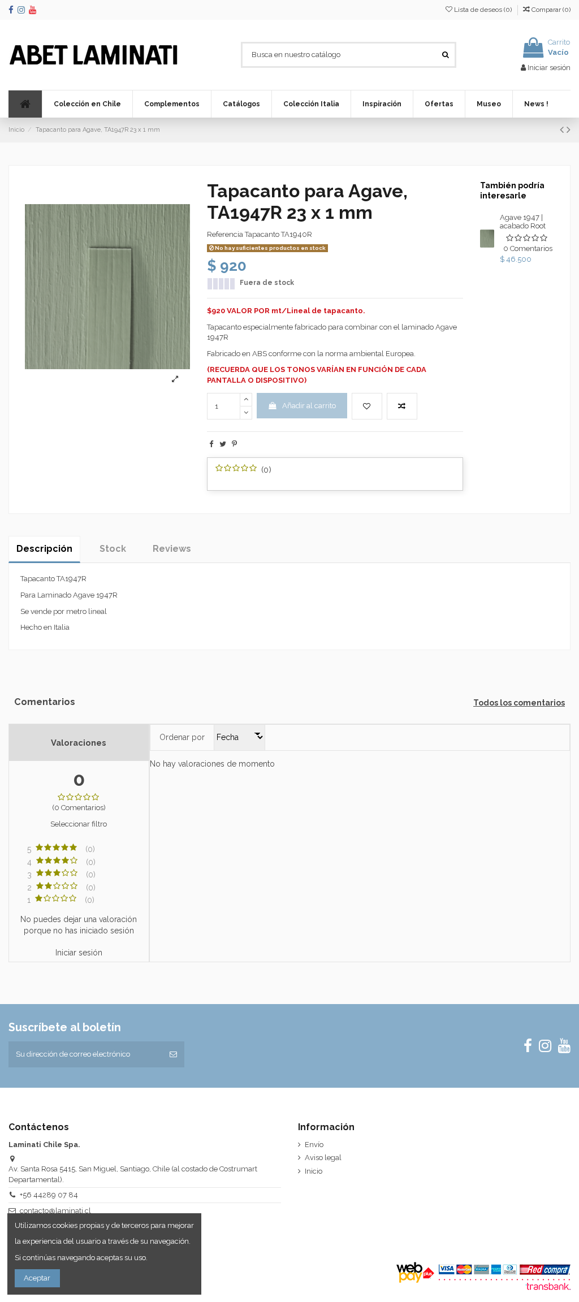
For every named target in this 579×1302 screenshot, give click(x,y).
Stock (113, 548)
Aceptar (37, 1278)
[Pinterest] (234, 444)
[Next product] (569, 129)
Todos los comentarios (519, 702)
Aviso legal (323, 1157)
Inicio (313, 1171)
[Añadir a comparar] (402, 406)
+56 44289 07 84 (49, 1195)
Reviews (172, 548)
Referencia (225, 234)
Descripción (44, 548)
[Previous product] (563, 129)
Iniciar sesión (78, 952)
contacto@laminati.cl (55, 1210)
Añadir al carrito (309, 405)
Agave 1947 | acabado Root (523, 222)
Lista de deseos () (482, 10)
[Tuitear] (222, 444)
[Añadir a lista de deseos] (367, 406)
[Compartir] (211, 444)
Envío (314, 1144)
